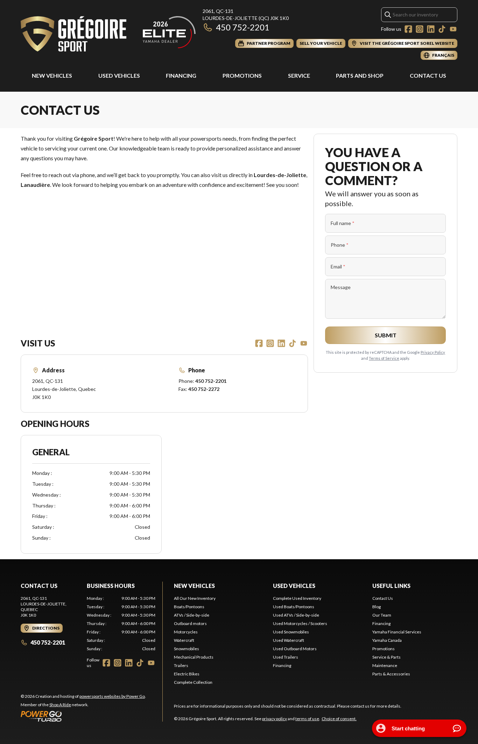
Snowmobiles (186, 648)
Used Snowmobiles (291, 631)
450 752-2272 (203, 389)
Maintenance (384, 665)
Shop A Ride (60, 704)
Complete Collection (193, 682)
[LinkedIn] (431, 29)
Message (341, 287)
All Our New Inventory (195, 598)
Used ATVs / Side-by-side (296, 615)
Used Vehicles (119, 75)
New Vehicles (52, 75)
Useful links (391, 585)
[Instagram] (419, 29)
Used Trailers (285, 657)
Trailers (181, 665)
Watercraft (184, 640)
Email (338, 266)
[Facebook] (408, 29)
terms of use (307, 718)
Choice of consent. (339, 718)
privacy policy (274, 718)
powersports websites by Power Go (112, 696)
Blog (376, 606)
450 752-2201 (242, 27)
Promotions (242, 75)
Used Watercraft (288, 640)
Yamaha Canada (387, 640)
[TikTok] (442, 29)
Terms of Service (384, 358)
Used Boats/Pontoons (293, 606)
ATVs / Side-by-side (191, 615)
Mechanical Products (193, 657)
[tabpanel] (121, 624)
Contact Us (428, 75)
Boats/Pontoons (189, 606)
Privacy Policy (433, 352)
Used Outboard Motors (295, 648)
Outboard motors (190, 623)
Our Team (381, 615)
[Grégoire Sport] (108, 33)
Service (299, 75)
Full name (342, 223)
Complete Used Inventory (297, 598)
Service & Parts (386, 657)
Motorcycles (186, 631)
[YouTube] (453, 29)
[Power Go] (83, 716)
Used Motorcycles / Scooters (300, 623)
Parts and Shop (360, 75)
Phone (340, 245)
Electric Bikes (186, 673)
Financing (181, 75)
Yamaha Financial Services (396, 631)
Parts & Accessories (391, 673)
